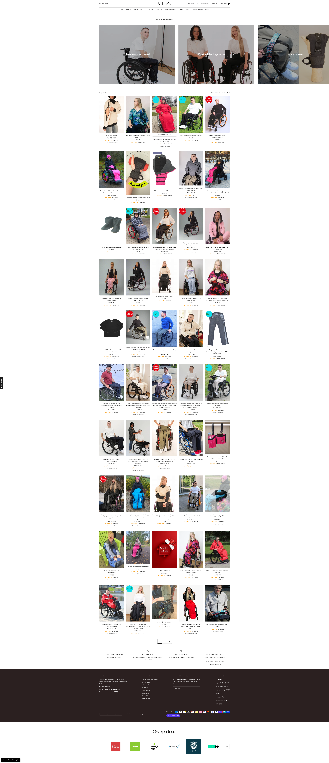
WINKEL (128, 9)
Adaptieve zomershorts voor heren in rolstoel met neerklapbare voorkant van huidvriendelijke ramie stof (191, 405)
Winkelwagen (224, 3)
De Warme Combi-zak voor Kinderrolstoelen (111, 571)
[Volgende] (169, 641)
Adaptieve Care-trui (111, 135)
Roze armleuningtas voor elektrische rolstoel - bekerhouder (217, 458)
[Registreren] (198, 688)
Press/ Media (146, 698)
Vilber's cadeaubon (164, 571)
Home (121, 9)
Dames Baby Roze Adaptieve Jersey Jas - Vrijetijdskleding (217, 248)
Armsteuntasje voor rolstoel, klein (164, 622)
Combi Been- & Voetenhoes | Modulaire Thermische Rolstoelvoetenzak (111, 192)
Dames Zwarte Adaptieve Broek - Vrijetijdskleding (138, 299)
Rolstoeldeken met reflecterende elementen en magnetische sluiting (191, 625)
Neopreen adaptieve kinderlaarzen (111, 247)
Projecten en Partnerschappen (200, 9)
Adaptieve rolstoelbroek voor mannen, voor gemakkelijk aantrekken (164, 460)
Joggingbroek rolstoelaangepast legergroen (191, 516)
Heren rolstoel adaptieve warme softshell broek (191, 460)
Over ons (159, 9)
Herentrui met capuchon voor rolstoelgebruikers (190, 351)
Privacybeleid (146, 682)
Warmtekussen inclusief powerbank (164, 191)
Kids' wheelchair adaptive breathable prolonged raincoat (138, 248)
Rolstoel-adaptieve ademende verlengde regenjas (217, 571)
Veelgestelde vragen (170, 9)
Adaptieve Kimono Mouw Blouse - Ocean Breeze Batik (138, 136)
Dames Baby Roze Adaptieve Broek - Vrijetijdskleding (111, 299)
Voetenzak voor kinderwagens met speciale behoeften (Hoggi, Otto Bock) (217, 192)
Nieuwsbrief (145, 693)
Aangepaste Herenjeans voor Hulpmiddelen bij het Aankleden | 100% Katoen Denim (217, 351)
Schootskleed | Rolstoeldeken (164, 296)
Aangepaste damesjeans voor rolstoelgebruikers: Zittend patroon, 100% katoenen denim (138, 626)
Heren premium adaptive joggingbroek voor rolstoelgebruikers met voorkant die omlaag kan (138, 405)
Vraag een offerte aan (164, 134)
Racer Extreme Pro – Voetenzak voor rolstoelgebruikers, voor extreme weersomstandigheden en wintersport (112, 517)
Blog (187, 9)
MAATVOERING (138, 9)
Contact (181, 9)
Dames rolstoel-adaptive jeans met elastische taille (191, 299)
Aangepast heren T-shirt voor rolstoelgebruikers (111, 460)
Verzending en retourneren (149, 679)
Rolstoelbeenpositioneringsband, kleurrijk (217, 624)
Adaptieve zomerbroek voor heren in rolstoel (217, 404)
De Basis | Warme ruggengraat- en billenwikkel (217, 516)
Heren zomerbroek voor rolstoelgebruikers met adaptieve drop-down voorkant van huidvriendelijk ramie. (164, 405)
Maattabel (145, 687)
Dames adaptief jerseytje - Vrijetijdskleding (191, 244)
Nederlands (204, 3)
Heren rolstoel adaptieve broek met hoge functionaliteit (164, 351)
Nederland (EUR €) (193, 3)
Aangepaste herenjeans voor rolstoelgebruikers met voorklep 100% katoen (111, 405)
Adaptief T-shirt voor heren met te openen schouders (111, 351)
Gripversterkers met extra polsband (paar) (138, 197)
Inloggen (214, 3)
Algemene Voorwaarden (149, 685)
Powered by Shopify (138, 714)
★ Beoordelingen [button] (1, 383)
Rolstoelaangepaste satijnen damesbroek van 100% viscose (191, 571)
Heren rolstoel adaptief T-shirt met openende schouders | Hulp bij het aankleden (138, 461)
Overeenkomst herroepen (11, 760)
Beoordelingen (146, 696)
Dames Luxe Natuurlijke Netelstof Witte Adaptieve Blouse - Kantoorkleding (164, 248)
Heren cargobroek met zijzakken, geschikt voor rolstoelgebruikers (138, 348)
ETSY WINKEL (150, 9)
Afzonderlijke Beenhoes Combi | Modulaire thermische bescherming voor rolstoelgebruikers (138, 517)
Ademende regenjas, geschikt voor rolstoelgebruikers (111, 625)
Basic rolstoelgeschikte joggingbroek (191, 135)
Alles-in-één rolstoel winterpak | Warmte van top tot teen (164, 140)
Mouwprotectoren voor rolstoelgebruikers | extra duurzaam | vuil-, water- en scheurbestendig (164, 517)
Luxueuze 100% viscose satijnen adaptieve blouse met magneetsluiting (217, 299)
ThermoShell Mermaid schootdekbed (138, 566)
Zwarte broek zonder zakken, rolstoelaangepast (217, 136)
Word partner (146, 690)
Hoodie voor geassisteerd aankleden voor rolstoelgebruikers (191, 189)
